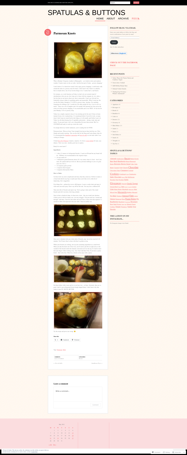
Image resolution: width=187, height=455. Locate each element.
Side (125, 204)
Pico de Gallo (58, 363)
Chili (121, 168)
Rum (111, 204)
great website (89, 141)
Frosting (121, 180)
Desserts (114, 119)
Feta (117, 180)
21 (50, 438)
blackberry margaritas (71, 135)
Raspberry (122, 202)
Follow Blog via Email (123, 27)
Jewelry (126, 187)
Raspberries (114, 201)
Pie (138, 199)
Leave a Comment (59, 358)
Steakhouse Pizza (97, 363)
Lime (112, 189)
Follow (114, 42)
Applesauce (120, 159)
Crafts (114, 116)
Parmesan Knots (65, 33)
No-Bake (113, 196)
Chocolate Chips (115, 170)
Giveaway (115, 122)
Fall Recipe (131, 177)
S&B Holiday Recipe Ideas (119, 86)
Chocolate (133, 167)
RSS (134, 18)
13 (72, 433)
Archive (123, 18)
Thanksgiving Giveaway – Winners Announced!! (119, 92)
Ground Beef (114, 187)
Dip (126, 177)
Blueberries (122, 161)
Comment (95, 405)
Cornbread (122, 174)
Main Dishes (115, 125)
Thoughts (115, 141)
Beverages (115, 107)
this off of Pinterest (63, 141)
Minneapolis (131, 189)
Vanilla (129, 206)
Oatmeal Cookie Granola (119, 89)
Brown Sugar (125, 164)
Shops (123, 204)
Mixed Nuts (113, 192)
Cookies (114, 173)
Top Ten (114, 144)
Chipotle (125, 168)
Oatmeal (125, 195)
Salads (114, 128)
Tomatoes (124, 207)
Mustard (134, 192)
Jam (122, 186)
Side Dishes (115, 134)
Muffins (129, 192)
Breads (81, 358)
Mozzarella (122, 192)
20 (72, 436)
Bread (128, 161)
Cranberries (132, 174)
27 (72, 438)
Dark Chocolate (115, 177)
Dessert (123, 177)
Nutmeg (119, 196)
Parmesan (59, 350)
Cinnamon (124, 170)
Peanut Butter (130, 198)
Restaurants (127, 202)
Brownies (117, 164)
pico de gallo (83, 135)
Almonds (113, 158)
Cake (132, 164)
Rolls (64, 350)
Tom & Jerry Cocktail (118, 83)
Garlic (126, 179)
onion (136, 196)
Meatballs (125, 189)
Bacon (127, 158)
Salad (115, 204)
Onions (112, 199)
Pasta (123, 199)
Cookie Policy (34, 452)
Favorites (112, 180)
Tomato (118, 206)
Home (100, 18)
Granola (124, 184)
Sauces (114, 131)
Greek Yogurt (132, 183)
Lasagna (130, 187)
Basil (115, 161)
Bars (111, 161)
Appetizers (115, 104)
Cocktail (130, 170)
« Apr (50, 445)
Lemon (134, 187)
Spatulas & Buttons (86, 12)
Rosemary (134, 201)
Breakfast (115, 113)
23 (58, 438)
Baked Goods (134, 159)
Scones (119, 204)
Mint (135, 189)
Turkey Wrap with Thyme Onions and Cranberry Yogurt (122, 79)
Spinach (129, 204)
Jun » (54, 445)
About (111, 18)
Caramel (116, 168)
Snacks (114, 137)
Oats (131, 195)
